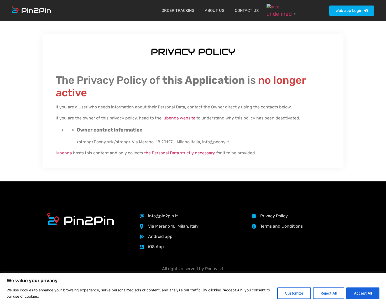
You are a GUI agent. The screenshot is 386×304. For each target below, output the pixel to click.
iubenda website (179, 118)
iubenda (64, 152)
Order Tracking (177, 10)
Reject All (329, 293)
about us (214, 10)
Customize (294, 293)
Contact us (247, 10)
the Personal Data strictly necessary (179, 152)
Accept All (363, 293)
